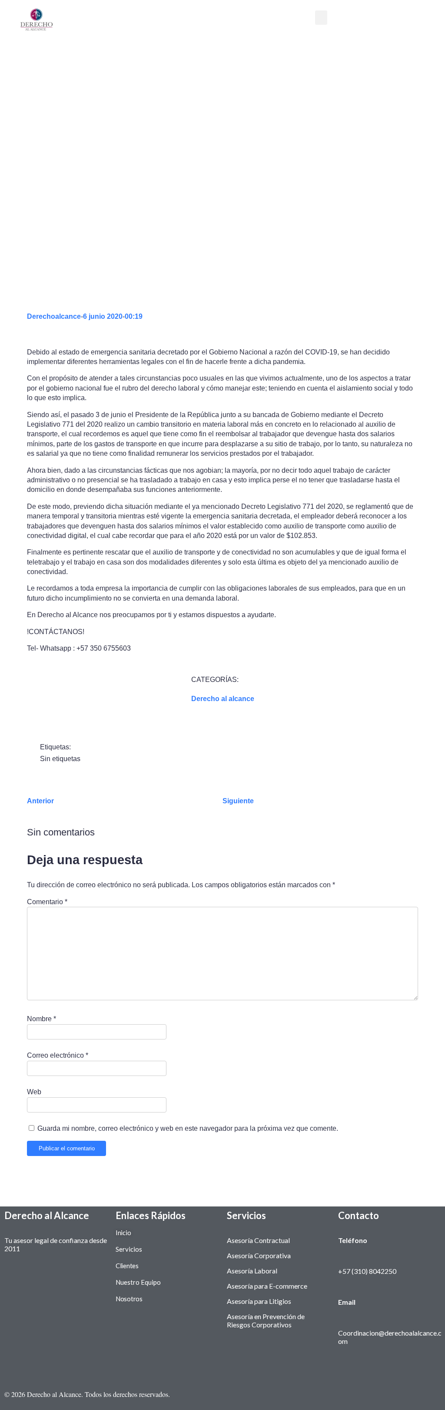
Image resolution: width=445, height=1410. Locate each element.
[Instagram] (320, 1391)
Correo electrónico (57, 1055)
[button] (321, 17)
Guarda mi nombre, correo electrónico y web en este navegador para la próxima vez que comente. (187, 1128)
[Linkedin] (346, 1391)
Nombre (41, 1018)
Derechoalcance (54, 316)
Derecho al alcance (222, 698)
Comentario (47, 901)
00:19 (134, 316)
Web (34, 1092)
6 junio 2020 (103, 316)
